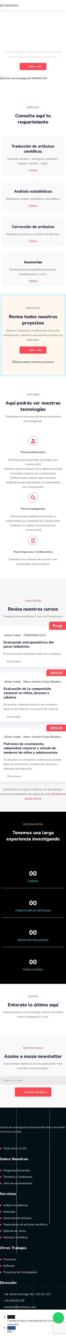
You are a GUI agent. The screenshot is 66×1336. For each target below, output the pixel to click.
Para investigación (33, 509)
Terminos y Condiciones (17, 1177)
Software (9, 1266)
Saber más (35, 66)
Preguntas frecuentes (16, 1170)
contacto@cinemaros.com (20, 1307)
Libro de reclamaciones (17, 1183)
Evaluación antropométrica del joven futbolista (29, 644)
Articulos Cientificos (15, 1237)
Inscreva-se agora (35, 1092)
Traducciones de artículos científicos (25, 1224)
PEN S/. (11, 1329)
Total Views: (11, 1148)
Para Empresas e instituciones (33, 552)
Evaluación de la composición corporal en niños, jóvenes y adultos (27, 693)
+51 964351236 (14, 1300)
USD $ (35, 1320)
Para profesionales (33, 452)
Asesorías (9, 1212)
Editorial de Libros (14, 1231)
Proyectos (9, 1259)
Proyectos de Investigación (20, 1272)
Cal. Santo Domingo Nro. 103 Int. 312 (27, 1294)
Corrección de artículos (17, 1218)
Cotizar (33, 170)
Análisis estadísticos (15, 1205)
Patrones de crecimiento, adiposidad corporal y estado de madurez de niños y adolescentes (31, 748)
